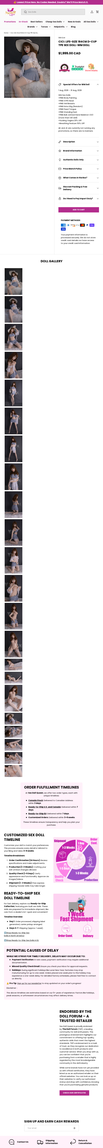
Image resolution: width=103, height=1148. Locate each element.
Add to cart (79, 210)
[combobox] (53, 12)
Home (6, 33)
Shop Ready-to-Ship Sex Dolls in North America (16, 934)
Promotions (10, 21)
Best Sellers (37, 21)
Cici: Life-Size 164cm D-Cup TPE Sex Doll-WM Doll (24, 33)
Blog (73, 26)
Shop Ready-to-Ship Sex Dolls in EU (22, 940)
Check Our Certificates (74, 1093)
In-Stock (23, 21)
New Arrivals (74, 21)
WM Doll (61, 37)
